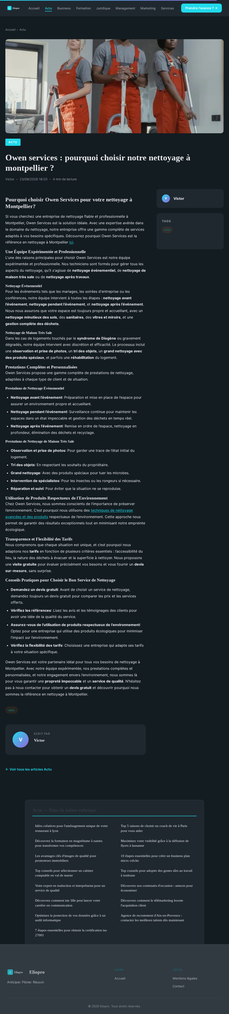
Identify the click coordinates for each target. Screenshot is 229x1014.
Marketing (148, 8)
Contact (178, 986)
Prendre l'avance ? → (201, 8)
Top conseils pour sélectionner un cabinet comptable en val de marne (64, 873)
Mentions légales (185, 978)
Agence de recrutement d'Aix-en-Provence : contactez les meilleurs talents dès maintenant (152, 917)
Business (64, 8)
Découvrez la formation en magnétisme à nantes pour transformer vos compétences (68, 843)
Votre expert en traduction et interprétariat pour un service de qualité (70, 888)
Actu (48, 8)
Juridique (103, 8)
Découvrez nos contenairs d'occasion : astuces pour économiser (157, 888)
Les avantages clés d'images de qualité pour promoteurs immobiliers (65, 858)
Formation (83, 8)
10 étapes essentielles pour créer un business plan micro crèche (155, 858)
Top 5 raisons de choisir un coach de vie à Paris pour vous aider (154, 828)
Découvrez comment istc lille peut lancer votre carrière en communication (67, 902)
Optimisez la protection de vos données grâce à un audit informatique (70, 917)
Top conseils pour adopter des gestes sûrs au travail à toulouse (156, 873)
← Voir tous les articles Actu (28, 769)
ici (71, 242)
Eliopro (37, 972)
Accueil (34, 8)
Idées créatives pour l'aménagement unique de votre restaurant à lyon (71, 828)
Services (167, 8)
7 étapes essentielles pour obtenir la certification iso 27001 (71, 932)
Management (125, 8)
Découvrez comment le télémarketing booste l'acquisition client (152, 902)
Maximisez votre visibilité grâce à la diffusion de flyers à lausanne (155, 843)
